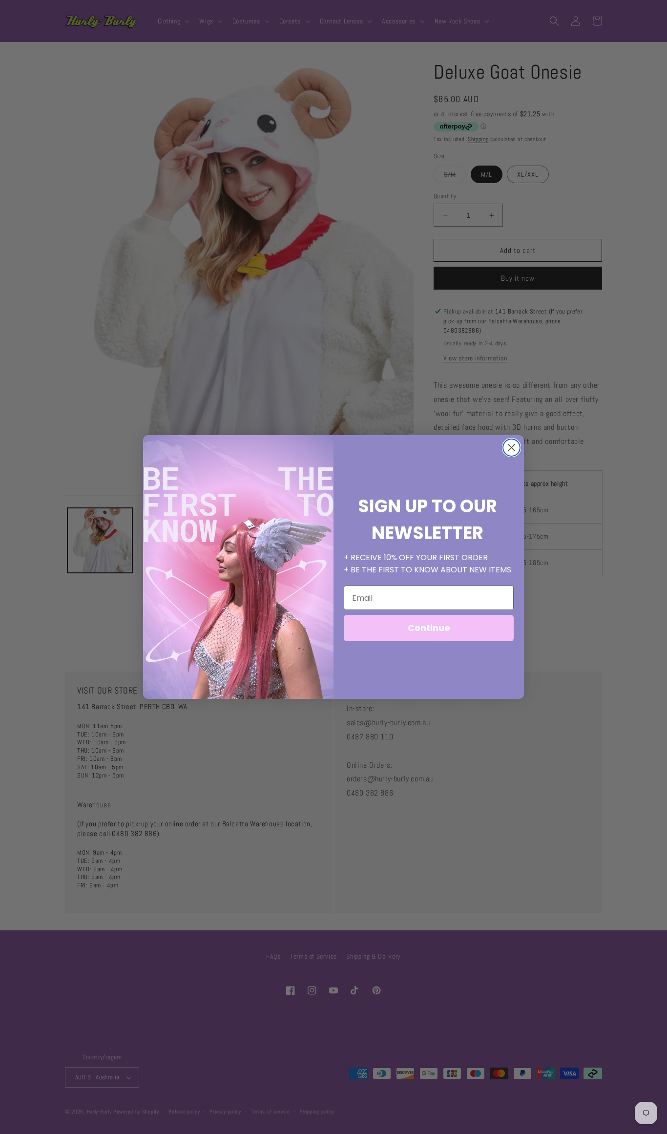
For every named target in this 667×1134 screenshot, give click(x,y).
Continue (429, 628)
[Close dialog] (511, 447)
